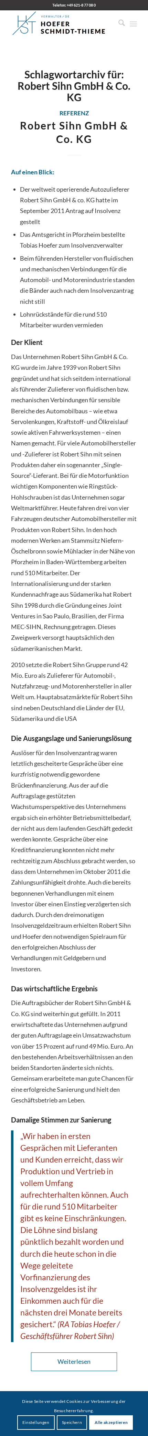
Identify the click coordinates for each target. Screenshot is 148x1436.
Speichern (72, 1422)
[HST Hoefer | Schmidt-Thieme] (61, 24)
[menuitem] (118, 24)
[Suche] (118, 24)
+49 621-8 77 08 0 (81, 5)
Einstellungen (36, 1422)
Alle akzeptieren (111, 1422)
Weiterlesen (74, 1361)
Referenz (74, 113)
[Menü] (133, 24)
